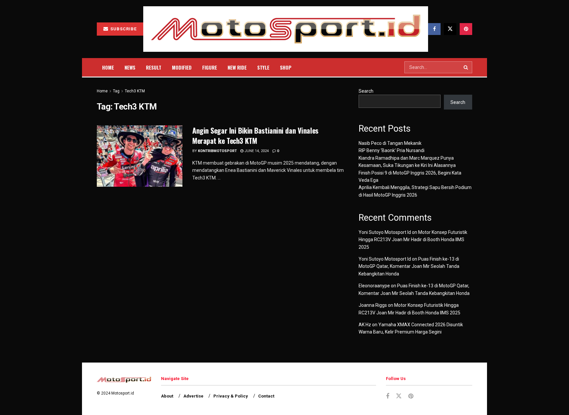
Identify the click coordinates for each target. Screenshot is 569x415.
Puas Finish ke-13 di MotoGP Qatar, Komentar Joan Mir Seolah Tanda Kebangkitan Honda (409, 266)
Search (366, 91)
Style (263, 67)
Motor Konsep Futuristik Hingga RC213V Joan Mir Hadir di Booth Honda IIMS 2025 (413, 240)
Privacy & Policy (230, 396)
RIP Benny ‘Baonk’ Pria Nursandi (391, 150)
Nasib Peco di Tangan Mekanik (390, 143)
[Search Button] (466, 67)
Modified (182, 67)
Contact (266, 396)
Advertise (193, 396)
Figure (209, 67)
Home (108, 67)
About (167, 396)
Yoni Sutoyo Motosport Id (385, 232)
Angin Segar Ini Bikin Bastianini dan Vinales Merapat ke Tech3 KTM (255, 135)
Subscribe (123, 28)
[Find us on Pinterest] (466, 29)
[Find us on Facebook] (434, 29)
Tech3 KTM (135, 91)
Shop (285, 67)
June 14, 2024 (256, 151)
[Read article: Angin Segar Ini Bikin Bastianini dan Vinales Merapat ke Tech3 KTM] (139, 156)
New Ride (237, 67)
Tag (116, 91)
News (129, 67)
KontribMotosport (217, 151)
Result (153, 67)
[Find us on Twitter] (450, 29)
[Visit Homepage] (285, 29)
